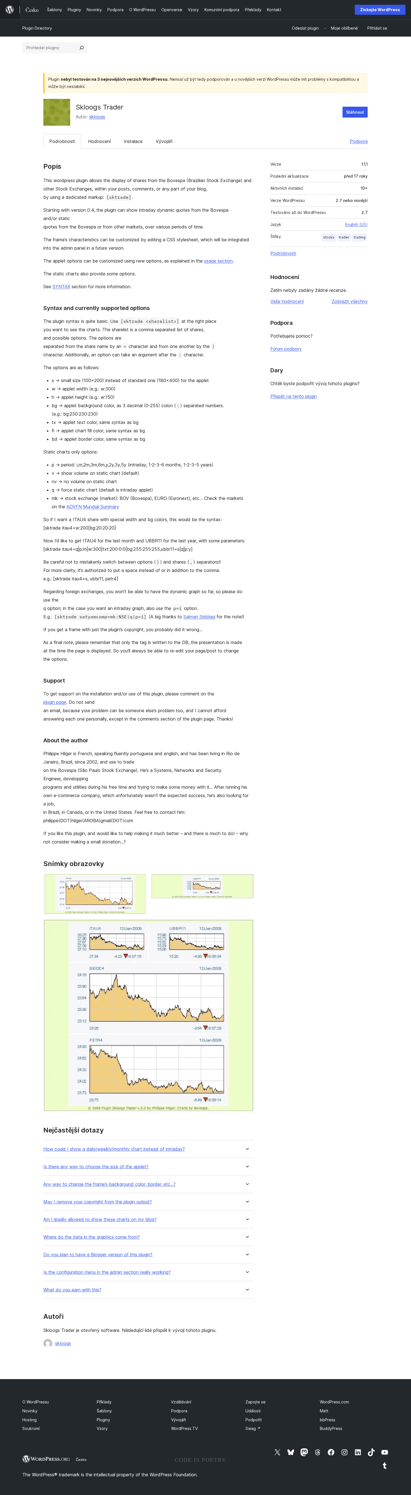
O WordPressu (35, 1401)
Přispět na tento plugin (293, 396)
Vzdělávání (181, 1401)
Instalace (133, 141)
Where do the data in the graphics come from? (91, 1237)
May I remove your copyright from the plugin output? (97, 1202)
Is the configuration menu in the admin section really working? (107, 1272)
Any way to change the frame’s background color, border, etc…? (109, 1184)
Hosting (29, 1419)
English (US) (356, 224)
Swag (253, 1428)
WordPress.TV (184, 1428)
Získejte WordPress (380, 9)
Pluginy (103, 1419)
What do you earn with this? (72, 1290)
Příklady (104, 1401)
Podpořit (253, 1419)
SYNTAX (61, 286)
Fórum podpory (286, 349)
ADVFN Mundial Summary (93, 506)
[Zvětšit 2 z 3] (246, 881)
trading (359, 237)
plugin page (54, 702)
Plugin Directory (37, 28)
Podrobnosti (62, 141)
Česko (81, 1459)
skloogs (97, 117)
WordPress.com (334, 1401)
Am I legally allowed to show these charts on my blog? (100, 1219)
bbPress (327, 1419)
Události (253, 1410)
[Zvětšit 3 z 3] (246, 926)
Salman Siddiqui (199, 616)
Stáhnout (355, 112)
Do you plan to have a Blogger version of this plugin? (97, 1254)
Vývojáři (164, 141)
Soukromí (31, 1428)
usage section (218, 261)
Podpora (359, 141)
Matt (324, 1410)
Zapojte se (255, 1401)
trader (344, 237)
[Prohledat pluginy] (81, 47)
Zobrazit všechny (350, 301)
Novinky (29, 1410)
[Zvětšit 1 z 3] (139, 881)
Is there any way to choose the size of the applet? (95, 1166)
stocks (328, 237)
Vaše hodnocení (287, 301)
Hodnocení (99, 141)
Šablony (104, 1410)
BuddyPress (331, 1428)
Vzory (102, 1428)
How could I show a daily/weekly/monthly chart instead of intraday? (114, 1149)
